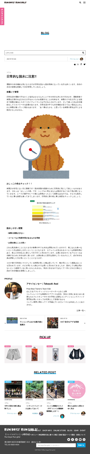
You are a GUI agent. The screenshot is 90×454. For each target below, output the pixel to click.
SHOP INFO (47, 430)
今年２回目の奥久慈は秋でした (12, 407)
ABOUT (38, 430)
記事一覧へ (81, 310)
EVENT (83, 430)
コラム (9, 72)
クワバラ (56, 416)
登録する (81, 445)
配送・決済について (79, 435)
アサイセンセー (12, 413)
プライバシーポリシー (30, 435)
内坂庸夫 (35, 413)
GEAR (76, 430)
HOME (30, 430)
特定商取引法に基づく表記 (48, 435)
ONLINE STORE (59, 430)
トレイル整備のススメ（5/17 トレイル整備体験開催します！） (55, 408)
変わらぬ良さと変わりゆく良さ (76, 407)
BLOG (69, 430)
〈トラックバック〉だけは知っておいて (34, 407)
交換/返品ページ (64, 435)
